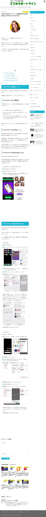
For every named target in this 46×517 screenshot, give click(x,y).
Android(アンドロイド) (34, 35)
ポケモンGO (32, 72)
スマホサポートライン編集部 (12, 500)
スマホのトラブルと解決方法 (35, 81)
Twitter (31, 23)
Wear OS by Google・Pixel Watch (36, 41)
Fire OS (31, 44)
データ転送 (32, 53)
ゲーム (31, 63)
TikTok (31, 17)
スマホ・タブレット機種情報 (35, 56)
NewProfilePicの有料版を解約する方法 (10, 80)
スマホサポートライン (11, 515)
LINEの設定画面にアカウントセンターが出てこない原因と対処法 (36, 143)
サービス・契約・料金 (34, 87)
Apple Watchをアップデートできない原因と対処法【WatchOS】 (36, 136)
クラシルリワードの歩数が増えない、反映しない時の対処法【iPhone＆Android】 (36, 124)
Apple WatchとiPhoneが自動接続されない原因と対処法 (39, 130)
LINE (31, 14)
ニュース (32, 100)
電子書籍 (32, 78)
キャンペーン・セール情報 (35, 84)
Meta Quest (32, 47)
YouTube (31, 26)
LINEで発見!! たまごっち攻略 (35, 69)
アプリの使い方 (33, 29)
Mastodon (32, 50)
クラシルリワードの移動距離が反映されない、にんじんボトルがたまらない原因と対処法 (36, 117)
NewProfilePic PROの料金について (10, 76)
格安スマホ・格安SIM (34, 97)
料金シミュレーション (34, 94)
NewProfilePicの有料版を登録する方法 (11, 78)
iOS (31, 32)
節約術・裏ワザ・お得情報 (35, 106)
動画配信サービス (33, 75)
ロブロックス (32, 66)
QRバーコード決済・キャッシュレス (36, 91)
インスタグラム (33, 20)
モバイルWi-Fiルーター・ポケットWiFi (36, 60)
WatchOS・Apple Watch (34, 38)
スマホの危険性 (33, 103)
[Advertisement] (15, 61)
